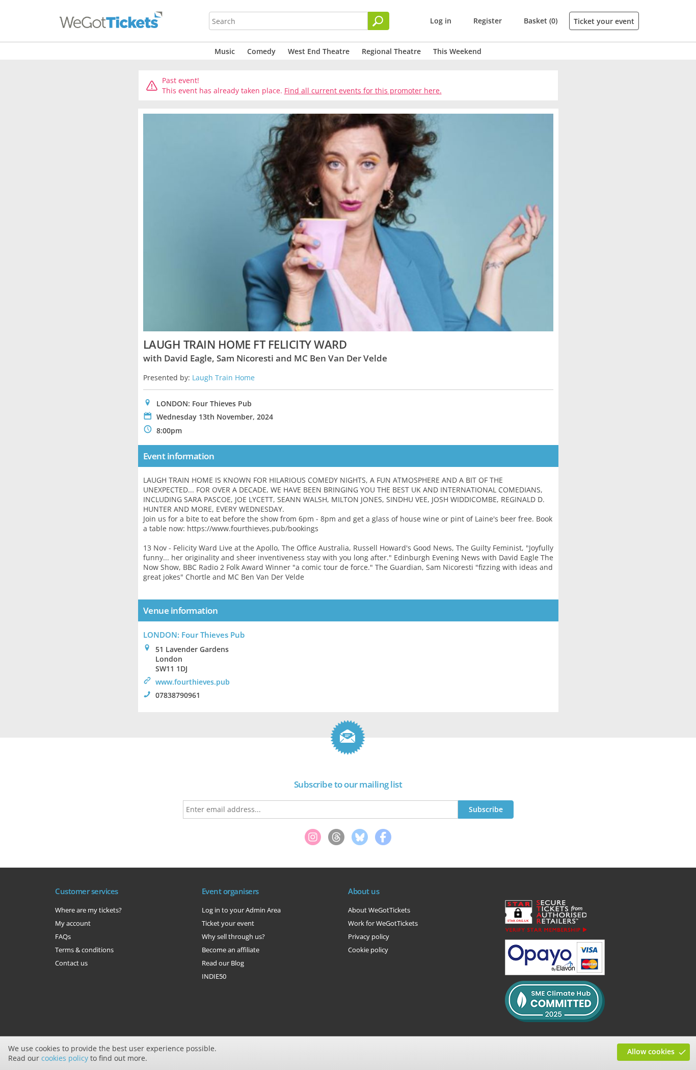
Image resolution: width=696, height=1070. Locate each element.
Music (225, 51)
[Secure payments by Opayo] (555, 972)
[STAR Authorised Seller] (545, 931)
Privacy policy (368, 936)
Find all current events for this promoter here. (363, 90)
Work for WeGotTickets (383, 923)
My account (73, 923)
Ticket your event (604, 21)
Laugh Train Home (223, 377)
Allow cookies (651, 1051)
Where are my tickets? (88, 910)
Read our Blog (223, 963)
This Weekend (457, 51)
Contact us (71, 963)
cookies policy (64, 1058)
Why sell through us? (233, 936)
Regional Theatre (391, 51)
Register (487, 20)
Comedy (261, 51)
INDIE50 (214, 976)
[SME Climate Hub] (555, 1019)
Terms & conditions (84, 949)
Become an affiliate (230, 949)
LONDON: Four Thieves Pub (194, 635)
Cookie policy (368, 949)
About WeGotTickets (379, 910)
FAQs (63, 936)
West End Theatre (319, 51)
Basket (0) (540, 20)
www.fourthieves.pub (192, 682)
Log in (440, 20)
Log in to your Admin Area (241, 910)
